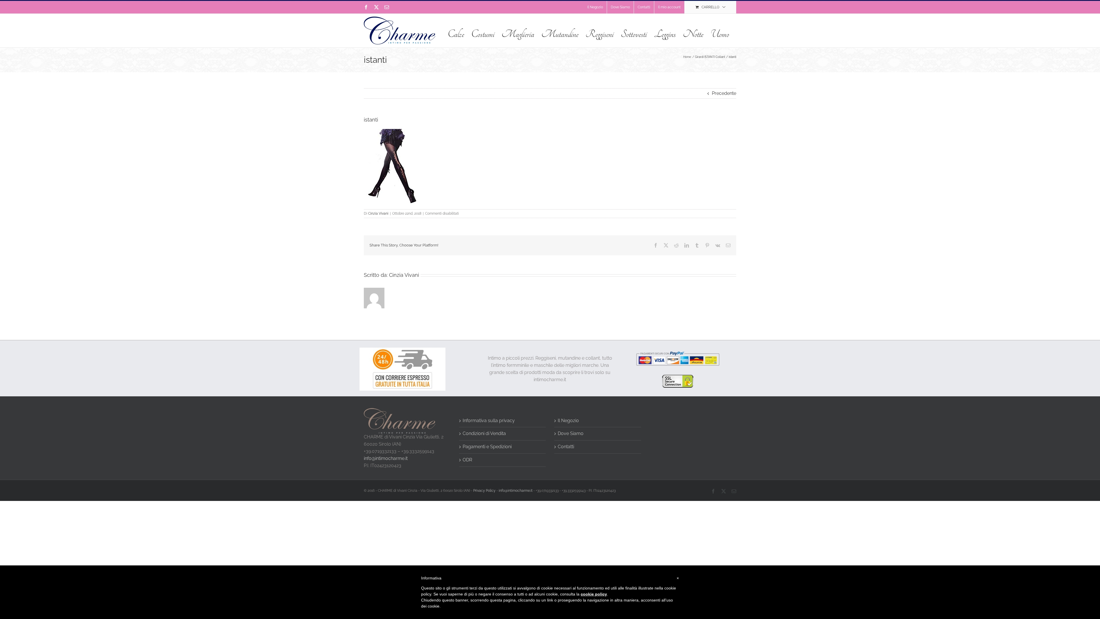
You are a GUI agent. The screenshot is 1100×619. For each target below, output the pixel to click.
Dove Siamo (571, 433)
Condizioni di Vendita (484, 433)
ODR (467, 460)
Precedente (724, 93)
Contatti (566, 446)
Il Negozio (568, 420)
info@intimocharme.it (386, 458)
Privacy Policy (484, 491)
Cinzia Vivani (378, 213)
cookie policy (594, 594)
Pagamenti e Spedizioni (487, 446)
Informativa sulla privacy (489, 420)
